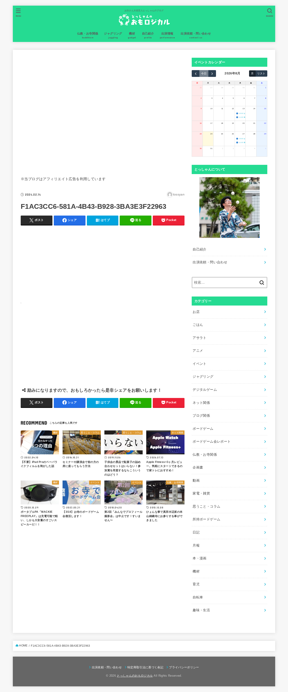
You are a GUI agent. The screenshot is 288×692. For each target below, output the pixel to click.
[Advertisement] (102, 112)
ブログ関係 (201, 415)
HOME (23, 645)
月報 (196, 545)
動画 (196, 480)
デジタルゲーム (205, 389)
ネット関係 (201, 403)
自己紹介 (199, 249)
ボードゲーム (203, 428)
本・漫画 (199, 558)
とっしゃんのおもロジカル (135, 675)
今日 (204, 73)
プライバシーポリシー (184, 667)
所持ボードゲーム (206, 519)
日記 (196, 532)
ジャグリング (203, 376)
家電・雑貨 (201, 493)
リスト (261, 73)
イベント (199, 364)
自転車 (198, 597)
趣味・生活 (201, 610)
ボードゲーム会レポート (212, 441)
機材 (196, 571)
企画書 (198, 467)
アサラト (199, 338)
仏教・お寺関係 (205, 454)
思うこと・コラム (206, 506)
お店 (196, 312)
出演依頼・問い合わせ (210, 262)
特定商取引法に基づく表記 (145, 667)
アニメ (198, 350)
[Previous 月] (195, 73)
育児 (196, 584)
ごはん (198, 324)
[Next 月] (212, 73)
